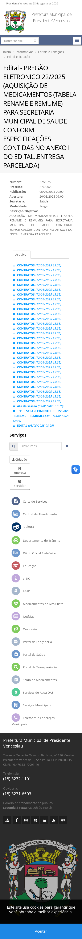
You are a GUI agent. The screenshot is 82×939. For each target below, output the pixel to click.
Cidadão (21, 459)
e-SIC (26, 579)
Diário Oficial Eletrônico (39, 553)
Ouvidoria (29, 629)
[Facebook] (17, 820)
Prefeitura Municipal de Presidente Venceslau (51, 17)
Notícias (28, 617)
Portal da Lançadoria (37, 642)
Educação (29, 566)
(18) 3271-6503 (17, 794)
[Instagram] (26, 820)
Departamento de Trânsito (41, 541)
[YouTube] (35, 820)
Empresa (19, 473)
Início (7, 52)
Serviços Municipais (36, 705)
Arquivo (20, 254)
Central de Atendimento (39, 514)
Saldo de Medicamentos (39, 680)
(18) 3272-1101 (17, 779)
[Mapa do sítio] (7, 820)
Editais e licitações (51, 52)
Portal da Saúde (33, 655)
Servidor (20, 486)
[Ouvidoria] (63, 820)
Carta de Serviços (34, 501)
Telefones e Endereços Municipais (33, 721)
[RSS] (54, 820)
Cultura (27, 527)
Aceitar (41, 931)
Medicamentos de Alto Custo (42, 604)
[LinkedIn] (44, 820)
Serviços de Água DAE (37, 693)
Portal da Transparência (39, 667)
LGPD (26, 591)
